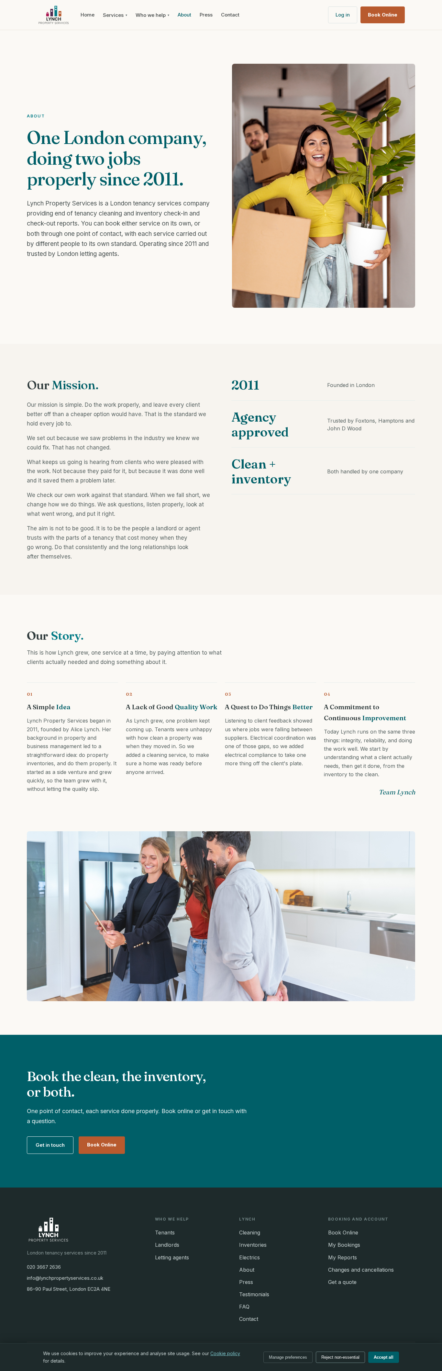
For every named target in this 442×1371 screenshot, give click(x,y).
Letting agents (172, 1257)
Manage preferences (288, 1357)
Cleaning (249, 1232)
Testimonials (254, 1294)
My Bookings (344, 1245)
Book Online (382, 15)
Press (206, 15)
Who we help (152, 15)
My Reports (342, 1257)
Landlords (167, 1245)
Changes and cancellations (361, 1269)
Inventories (253, 1245)
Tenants (165, 1232)
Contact (230, 15)
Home (87, 15)
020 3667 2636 (44, 1267)
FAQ (244, 1306)
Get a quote (342, 1282)
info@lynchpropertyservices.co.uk (65, 1278)
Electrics (249, 1257)
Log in (343, 15)
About (184, 15)
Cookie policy (225, 1353)
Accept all (383, 1357)
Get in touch (50, 1145)
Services (115, 15)
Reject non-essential (340, 1357)
